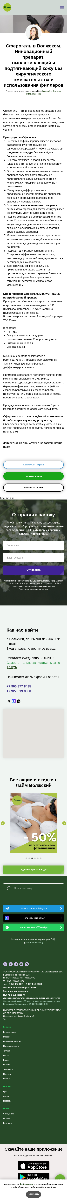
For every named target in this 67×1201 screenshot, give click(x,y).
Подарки (7, 1101)
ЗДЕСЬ (12, 667)
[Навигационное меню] (62, 7)
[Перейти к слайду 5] (38, 858)
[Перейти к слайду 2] (29, 858)
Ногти (6, 1055)
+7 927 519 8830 (19, 691)
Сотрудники (8, 1114)
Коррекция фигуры (12, 1041)
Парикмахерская (11, 1046)
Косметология (9, 1032)
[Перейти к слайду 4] (35, 858)
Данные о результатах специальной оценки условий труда (31, 998)
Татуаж (6, 1051)
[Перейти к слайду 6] (40, 858)
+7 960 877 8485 (19, 686)
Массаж (6, 1037)
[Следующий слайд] (64, 823)
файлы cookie (26, 1184)
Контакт (7, 1123)
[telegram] (9, 701)
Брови (6, 1060)
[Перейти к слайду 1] (26, 858)
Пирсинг (7, 1074)
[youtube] (21, 964)
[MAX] (27, 964)
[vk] (5, 964)
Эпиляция (8, 1069)
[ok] (11, 964)
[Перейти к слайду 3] (32, 858)
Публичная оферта (14, 994)
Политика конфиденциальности (19, 987)
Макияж (6, 1079)
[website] (14, 701)
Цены (5, 1091)
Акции (6, 1096)
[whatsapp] (19, 701)
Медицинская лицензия (15, 991)
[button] (33, 476)
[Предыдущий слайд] (3, 823)
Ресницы (7, 1065)
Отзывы (7, 1118)
